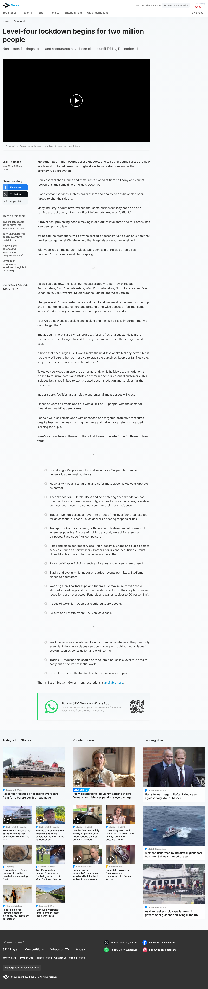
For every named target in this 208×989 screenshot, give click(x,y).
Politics (55, 12)
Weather (140, 5)
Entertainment (73, 12)
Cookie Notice (77, 957)
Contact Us (60, 957)
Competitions (34, 949)
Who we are (9, 957)
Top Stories (10, 12)
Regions (27, 12)
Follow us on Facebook (162, 942)
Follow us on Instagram (162, 949)
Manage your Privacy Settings (22, 967)
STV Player (11, 949)
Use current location (177, 5)
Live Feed (197, 12)
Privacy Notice (44, 957)
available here (113, 682)
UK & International (98, 12)
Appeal (81, 949)
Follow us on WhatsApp (124, 949)
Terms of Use (25, 957)
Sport (42, 12)
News (6, 21)
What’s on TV (59, 949)
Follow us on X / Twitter (124, 942)
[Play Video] (76, 100)
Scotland (19, 21)
